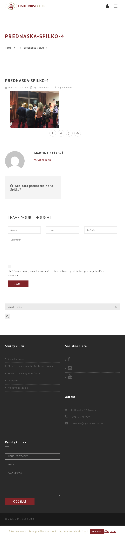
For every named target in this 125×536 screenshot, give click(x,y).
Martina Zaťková (18, 87)
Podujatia (13, 380)
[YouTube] (92, 376)
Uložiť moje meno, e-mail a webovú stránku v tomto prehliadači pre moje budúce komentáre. (56, 273)
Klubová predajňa (18, 387)
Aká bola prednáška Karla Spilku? (32, 187)
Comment (67, 87)
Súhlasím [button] (97, 531)
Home (8, 47)
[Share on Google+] (69, 133)
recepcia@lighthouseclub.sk (87, 423)
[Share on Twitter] (61, 133)
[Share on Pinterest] (77, 133)
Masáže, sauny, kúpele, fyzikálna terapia (30, 366)
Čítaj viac (110, 531)
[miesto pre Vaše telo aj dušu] (24, 6)
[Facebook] (92, 359)
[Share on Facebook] (52, 133)
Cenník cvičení (16, 358)
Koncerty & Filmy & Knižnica (24, 373)
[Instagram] (92, 368)
